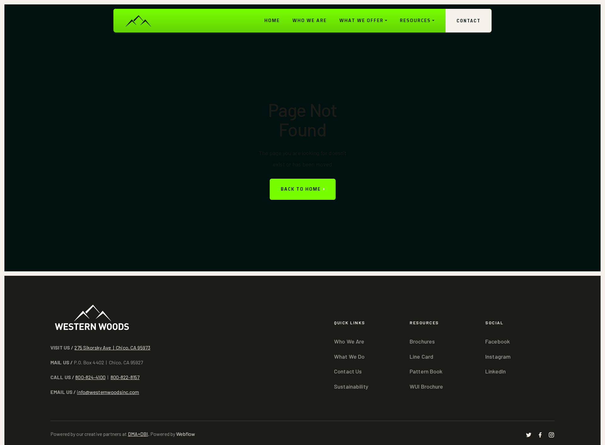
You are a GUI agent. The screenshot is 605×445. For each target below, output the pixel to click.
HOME (272, 20)
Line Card (421, 356)
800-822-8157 (125, 377)
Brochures (422, 341)
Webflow (185, 434)
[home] (138, 20)
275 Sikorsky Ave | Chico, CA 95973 (112, 347)
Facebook (497, 341)
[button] (363, 20)
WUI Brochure (426, 386)
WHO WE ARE (309, 20)
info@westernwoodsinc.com (108, 392)
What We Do (349, 356)
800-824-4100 (90, 377)
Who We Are (349, 341)
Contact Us (348, 371)
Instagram (497, 356)
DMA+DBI (138, 434)
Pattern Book (426, 371)
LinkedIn (495, 371)
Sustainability (351, 386)
